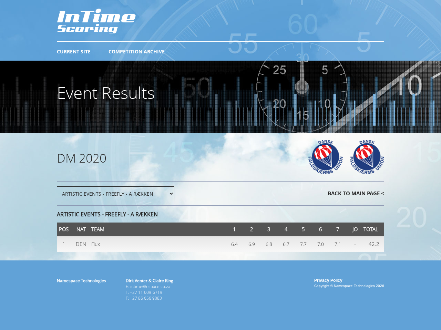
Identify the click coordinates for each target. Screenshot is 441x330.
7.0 (320, 244)
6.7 (286, 244)
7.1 (338, 244)
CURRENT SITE (74, 51)
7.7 (303, 244)
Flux (95, 244)
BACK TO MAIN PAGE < (356, 193)
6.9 (251, 244)
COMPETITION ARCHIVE (137, 51)
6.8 (269, 244)
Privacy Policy (328, 280)
